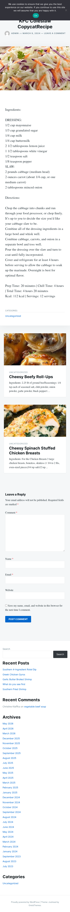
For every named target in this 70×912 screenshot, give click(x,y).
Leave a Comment (55, 33)
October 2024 (10, 807)
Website (9, 590)
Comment (11, 512)
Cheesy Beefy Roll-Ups (31, 376)
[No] (66, 10)
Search (6, 648)
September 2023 (12, 856)
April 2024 (8, 836)
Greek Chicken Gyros (14, 674)
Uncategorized (13, 316)
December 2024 (11, 797)
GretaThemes (35, 905)
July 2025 (8, 762)
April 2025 (8, 777)
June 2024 (8, 827)
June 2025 (8, 767)
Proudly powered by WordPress (25, 902)
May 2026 (8, 723)
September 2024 (12, 812)
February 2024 (10, 846)
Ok (35, 15)
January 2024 (10, 851)
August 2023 (9, 861)
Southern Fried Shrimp (14, 689)
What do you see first (14, 684)
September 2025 (12, 753)
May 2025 (8, 772)
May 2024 (8, 831)
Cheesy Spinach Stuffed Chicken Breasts (32, 450)
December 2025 (11, 738)
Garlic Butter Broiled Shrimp (17, 679)
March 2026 (9, 733)
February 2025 (10, 787)
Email (9, 574)
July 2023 (8, 866)
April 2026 (8, 728)
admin (15, 33)
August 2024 (9, 817)
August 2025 (9, 758)
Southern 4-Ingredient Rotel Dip (19, 669)
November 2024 (11, 802)
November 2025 (11, 743)
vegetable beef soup (35, 706)
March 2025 (9, 782)
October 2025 (10, 748)
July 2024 (8, 822)
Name (9, 558)
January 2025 (10, 792)
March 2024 (9, 841)
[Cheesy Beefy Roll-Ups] (35, 349)
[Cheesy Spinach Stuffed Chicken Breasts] (35, 421)
